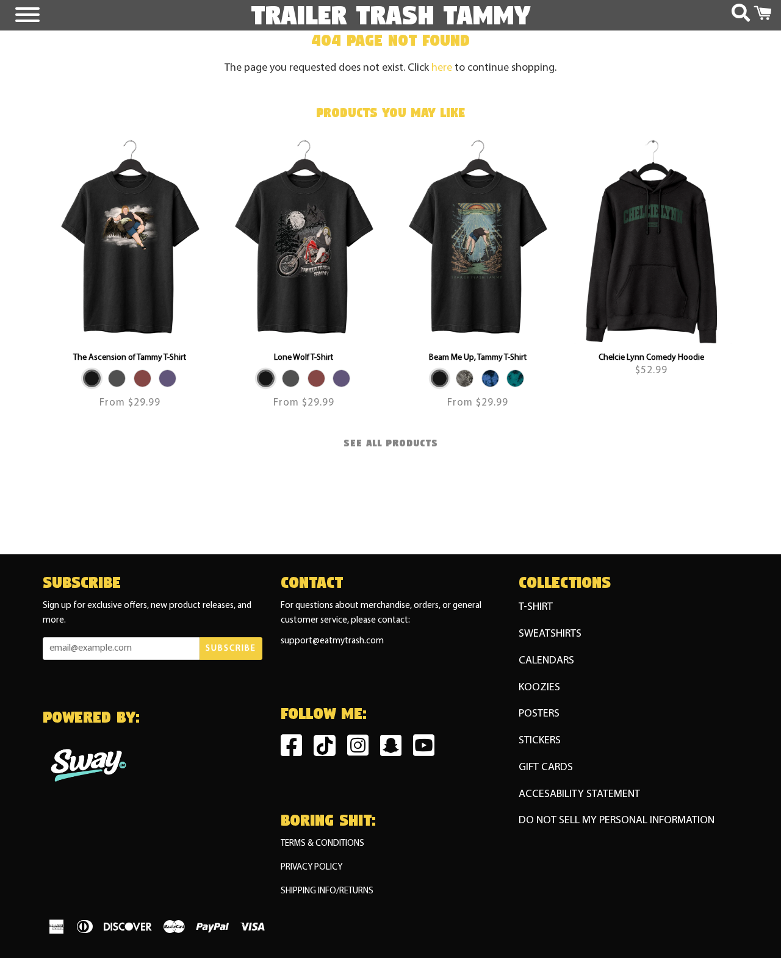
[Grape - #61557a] (167, 378)
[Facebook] (294, 750)
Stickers (540, 740)
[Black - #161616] (92, 378)
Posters (539, 714)
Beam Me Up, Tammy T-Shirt (478, 357)
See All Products (391, 443)
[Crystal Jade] (515, 378)
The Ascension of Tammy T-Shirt (129, 357)
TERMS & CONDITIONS (322, 843)
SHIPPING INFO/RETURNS (327, 891)
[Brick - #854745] (142, 378)
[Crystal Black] (464, 378)
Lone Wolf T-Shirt (303, 357)
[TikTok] (328, 748)
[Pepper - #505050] (117, 378)
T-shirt (536, 607)
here (441, 68)
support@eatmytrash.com (332, 641)
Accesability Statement (579, 794)
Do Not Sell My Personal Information (616, 820)
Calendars (546, 661)
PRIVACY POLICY (311, 867)
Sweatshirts (550, 634)
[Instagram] (361, 750)
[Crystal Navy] (490, 378)
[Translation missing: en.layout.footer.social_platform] (394, 750)
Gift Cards (546, 767)
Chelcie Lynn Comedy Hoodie (651, 357)
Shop (651, 278)
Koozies (539, 687)
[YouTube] (427, 750)
